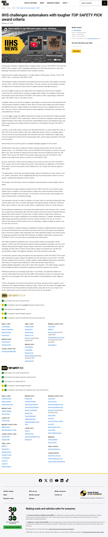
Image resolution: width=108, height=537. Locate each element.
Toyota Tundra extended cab (56, 461)
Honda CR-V (5, 449)
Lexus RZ (5, 463)
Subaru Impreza (6, 401)
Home (3, 8)
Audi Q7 (27, 431)
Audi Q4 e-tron (52, 401)
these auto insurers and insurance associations (61, 529)
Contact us (58, 495)
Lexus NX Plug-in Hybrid (55, 421)
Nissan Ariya (28, 413)
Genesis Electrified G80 (9, 351)
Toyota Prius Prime (7, 404)
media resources (92, 38)
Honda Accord (6, 342)
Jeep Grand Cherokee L (32, 407)
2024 (13, 8)
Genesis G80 (6, 436)
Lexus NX (51, 418)
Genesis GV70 (52, 410)
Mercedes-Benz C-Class (9, 430)
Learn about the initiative (12, 527)
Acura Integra (6, 326)
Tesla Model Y (52, 345)
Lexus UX (5, 460)
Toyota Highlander (30, 416)
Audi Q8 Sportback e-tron (32, 436)
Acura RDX (51, 398)
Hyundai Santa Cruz (54, 449)
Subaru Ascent (29, 361)
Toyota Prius (5, 335)
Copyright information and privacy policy (93, 532)
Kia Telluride (28, 350)
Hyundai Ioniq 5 (6, 452)
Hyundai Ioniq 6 (6, 345)
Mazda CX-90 (29, 353)
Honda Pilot (28, 398)
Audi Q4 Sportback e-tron (55, 404)
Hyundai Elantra (6, 398)
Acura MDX (51, 326)
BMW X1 (4, 446)
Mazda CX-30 (29, 335)
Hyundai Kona (29, 332)
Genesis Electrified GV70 (55, 407)
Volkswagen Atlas (30, 419)
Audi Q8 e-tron (29, 433)
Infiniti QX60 (51, 415)
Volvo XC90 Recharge (54, 433)
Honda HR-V (29, 329)
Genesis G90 (6, 439)
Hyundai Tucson (6, 455)
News (42, 3)
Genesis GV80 (52, 332)
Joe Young (77, 30)
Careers (31, 498)
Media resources (60, 491)
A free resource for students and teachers (91, 498)
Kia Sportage (5, 458)
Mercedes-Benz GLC (54, 427)
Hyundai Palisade (30, 401)
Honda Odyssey (53, 439)
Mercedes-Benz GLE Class (56, 337)
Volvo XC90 (51, 430)
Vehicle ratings (30, 3)
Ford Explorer (29, 347)
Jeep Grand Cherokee (31, 404)
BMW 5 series (6, 427)
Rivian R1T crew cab (54, 455)
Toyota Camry (6, 414)
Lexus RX (51, 424)
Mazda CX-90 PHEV (31, 410)
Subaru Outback (6, 411)
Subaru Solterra (6, 466)
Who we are (33, 491)
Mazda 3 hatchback (7, 329)
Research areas (53, 3)
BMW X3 (50, 329)
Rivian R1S (28, 439)
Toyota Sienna (52, 442)
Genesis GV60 (29, 326)
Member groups (34, 495)
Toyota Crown (6, 420)
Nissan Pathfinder (30, 356)
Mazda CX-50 (29, 338)
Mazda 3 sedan (6, 332)
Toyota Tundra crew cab (55, 458)
